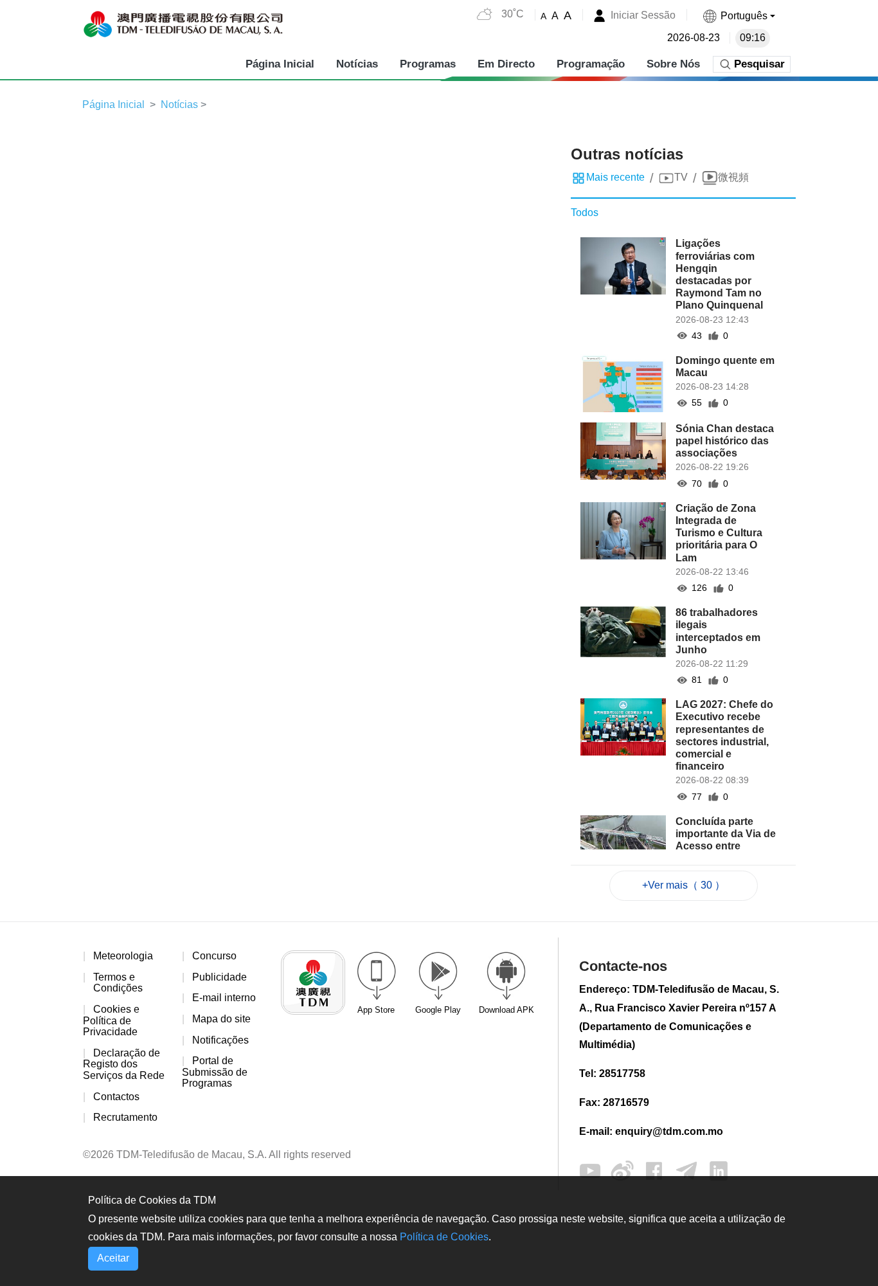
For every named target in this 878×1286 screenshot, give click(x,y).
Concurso (214, 955)
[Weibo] (622, 1169)
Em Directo (506, 64)
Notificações (220, 1040)
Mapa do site (221, 1018)
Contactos (116, 1096)
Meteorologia (123, 955)
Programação (591, 64)
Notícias (357, 64)
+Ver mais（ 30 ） (683, 885)
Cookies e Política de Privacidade (111, 1020)
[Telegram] (686, 1169)
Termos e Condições (118, 983)
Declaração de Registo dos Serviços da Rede (124, 1064)
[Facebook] (654, 1169)
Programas (428, 64)
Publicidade (219, 977)
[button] (738, 16)
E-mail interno (224, 997)
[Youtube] (590, 1169)
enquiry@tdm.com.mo (669, 1131)
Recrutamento (125, 1117)
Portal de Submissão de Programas (214, 1072)
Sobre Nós (673, 64)
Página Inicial (280, 64)
